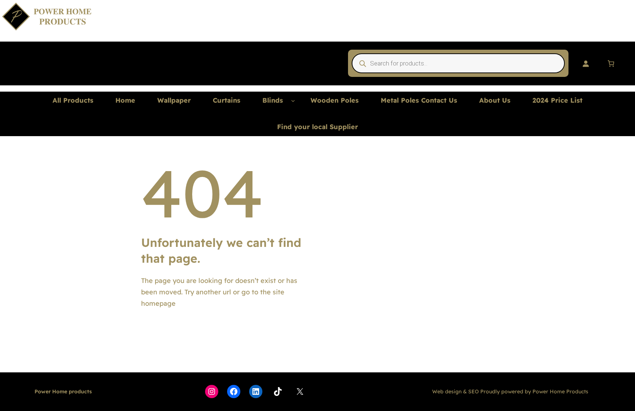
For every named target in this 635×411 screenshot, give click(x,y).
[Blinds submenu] (293, 101)
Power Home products (63, 391)
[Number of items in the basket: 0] (611, 63)
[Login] (585, 63)
